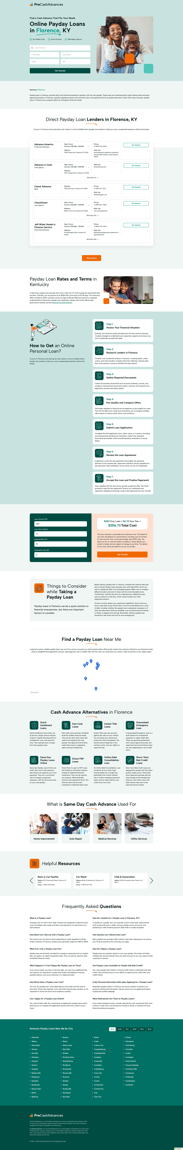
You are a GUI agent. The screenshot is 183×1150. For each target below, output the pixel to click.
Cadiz (96, 1041)
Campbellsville (99, 1053)
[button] (97, 668)
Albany (34, 1041)
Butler (96, 1037)
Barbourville (36, 1073)
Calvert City (98, 1045)
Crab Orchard (131, 1061)
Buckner (66, 1077)
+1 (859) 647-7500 (100, 205)
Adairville (35, 1037)
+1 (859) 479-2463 (100, 226)
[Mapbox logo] (34, 692)
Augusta (35, 1069)
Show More (92, 258)
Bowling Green (68, 1057)
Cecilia (97, 1077)
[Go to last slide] (31, 881)
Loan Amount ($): (41, 519)
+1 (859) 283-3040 (48, 885)
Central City (98, 1089)
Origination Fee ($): (41, 550)
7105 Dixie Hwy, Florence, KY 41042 (76, 188)
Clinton (128, 1037)
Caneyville (98, 1061)
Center (97, 1081)
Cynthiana (129, 1085)
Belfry (34, 1093)
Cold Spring (130, 1045)
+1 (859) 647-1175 (86, 885)
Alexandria (36, 1045)
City (95, 1093)
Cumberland (130, 1081)
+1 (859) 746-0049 (100, 146)
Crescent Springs (132, 1065)
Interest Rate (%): (40, 539)
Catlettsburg (99, 1069)
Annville (35, 1053)
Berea (65, 1041)
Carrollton (98, 1065)
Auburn (34, 1065)
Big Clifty (66, 1049)
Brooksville (67, 1069)
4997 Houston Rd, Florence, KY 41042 (76, 173)
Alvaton (34, 1049)
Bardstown (36, 1077)
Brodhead (66, 1065)
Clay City (97, 1097)
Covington (129, 1057)
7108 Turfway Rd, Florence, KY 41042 (76, 152)
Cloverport (130, 1041)
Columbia (129, 1049)
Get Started (60, 71)
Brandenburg (68, 1061)
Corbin (128, 1053)
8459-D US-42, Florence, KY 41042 (76, 211)
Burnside (66, 1097)
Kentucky (33, 90)
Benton (65, 1037)
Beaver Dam (36, 1089)
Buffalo (65, 1081)
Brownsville (67, 1073)
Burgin (65, 1085)
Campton (97, 1057)
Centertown (98, 1085)
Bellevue (35, 1097)
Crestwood (130, 1073)
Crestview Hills (131, 1069)
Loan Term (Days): (41, 529)
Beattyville (36, 1085)
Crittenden (130, 1077)
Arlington (35, 1057)
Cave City (98, 1073)
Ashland (35, 1061)
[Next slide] (151, 881)
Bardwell (35, 1081)
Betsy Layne (67, 1045)
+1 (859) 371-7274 (100, 188)
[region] (91, 675)
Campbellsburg (100, 1049)
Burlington (67, 1093)
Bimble (65, 1053)
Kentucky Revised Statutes (62, 303)
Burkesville (67, 1089)
